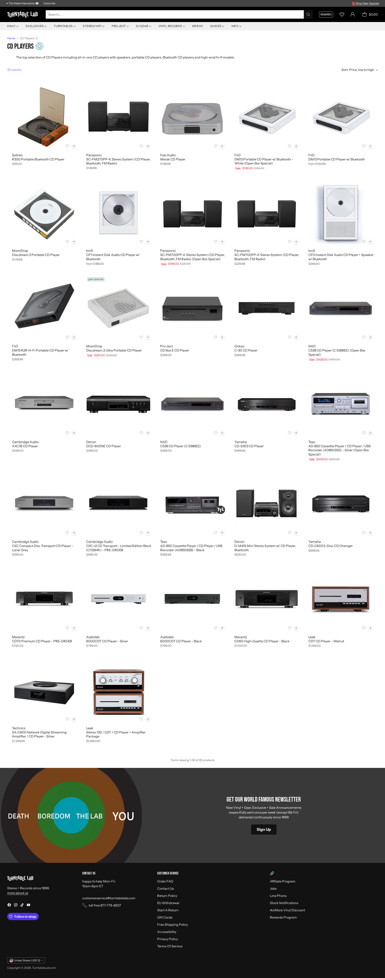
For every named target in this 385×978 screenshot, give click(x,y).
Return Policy (167, 896)
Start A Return (167, 910)
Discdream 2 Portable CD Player (36, 255)
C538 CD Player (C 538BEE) (180, 446)
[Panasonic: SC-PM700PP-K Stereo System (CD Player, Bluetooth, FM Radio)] (267, 213)
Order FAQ (165, 881)
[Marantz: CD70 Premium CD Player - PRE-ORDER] (44, 599)
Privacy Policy (167, 939)
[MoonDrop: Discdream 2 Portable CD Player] (44, 213)
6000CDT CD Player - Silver (107, 641)
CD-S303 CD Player (249, 446)
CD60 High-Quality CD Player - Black (262, 641)
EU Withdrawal (168, 903)
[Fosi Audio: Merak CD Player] (192, 117)
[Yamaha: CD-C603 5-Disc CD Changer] (341, 504)
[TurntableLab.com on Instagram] (15, 905)
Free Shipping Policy (172, 925)
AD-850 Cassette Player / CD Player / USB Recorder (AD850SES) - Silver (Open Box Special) (339, 450)
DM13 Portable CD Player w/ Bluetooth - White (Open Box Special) (263, 161)
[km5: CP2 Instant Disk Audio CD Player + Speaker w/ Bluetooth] (341, 213)
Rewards (326, 14)
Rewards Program (283, 917)
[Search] (308, 14)
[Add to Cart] (74, 146)
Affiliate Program (282, 881)
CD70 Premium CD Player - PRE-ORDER (42, 641)
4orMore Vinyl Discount (287, 910)
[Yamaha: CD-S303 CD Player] (267, 404)
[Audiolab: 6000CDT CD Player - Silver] (118, 599)
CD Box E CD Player (174, 350)
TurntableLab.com (44, 968)
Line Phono (278, 896)
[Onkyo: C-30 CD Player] (267, 308)
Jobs (273, 888)
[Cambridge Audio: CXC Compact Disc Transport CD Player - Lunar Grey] (44, 504)
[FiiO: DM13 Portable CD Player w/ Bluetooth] (341, 117)
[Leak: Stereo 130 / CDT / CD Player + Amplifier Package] (118, 690)
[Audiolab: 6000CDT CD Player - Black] (192, 599)
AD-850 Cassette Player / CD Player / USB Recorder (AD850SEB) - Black (191, 548)
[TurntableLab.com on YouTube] (28, 905)
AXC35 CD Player (25, 446)
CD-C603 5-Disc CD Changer (330, 546)
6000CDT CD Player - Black (181, 641)
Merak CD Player (172, 159)
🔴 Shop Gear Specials (365, 3)
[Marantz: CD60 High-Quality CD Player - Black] (267, 599)
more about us (17, 893)
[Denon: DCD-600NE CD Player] (118, 404)
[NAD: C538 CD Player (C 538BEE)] (192, 404)
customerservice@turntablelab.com (108, 898)
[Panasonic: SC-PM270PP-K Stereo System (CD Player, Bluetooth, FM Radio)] (118, 117)
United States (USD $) (27, 960)
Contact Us (165, 888)
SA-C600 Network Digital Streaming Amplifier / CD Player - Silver (39, 734)
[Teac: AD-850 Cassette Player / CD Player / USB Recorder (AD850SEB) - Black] (192, 504)
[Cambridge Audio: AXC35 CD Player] (44, 404)
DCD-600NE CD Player (103, 446)
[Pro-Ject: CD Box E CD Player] (192, 308)
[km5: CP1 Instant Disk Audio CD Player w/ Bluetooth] (118, 213)
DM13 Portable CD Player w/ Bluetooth (336, 159)
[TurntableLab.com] (23, 14)
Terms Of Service (169, 946)
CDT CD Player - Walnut (326, 641)
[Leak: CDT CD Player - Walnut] (341, 599)
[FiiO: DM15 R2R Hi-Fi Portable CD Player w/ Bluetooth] (44, 308)
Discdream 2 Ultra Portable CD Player (114, 350)
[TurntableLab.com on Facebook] (9, 905)
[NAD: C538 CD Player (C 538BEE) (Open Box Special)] (341, 308)
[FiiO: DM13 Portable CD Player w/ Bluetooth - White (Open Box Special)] (267, 117)
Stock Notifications (284, 903)
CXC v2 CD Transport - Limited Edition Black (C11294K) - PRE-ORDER (118, 548)
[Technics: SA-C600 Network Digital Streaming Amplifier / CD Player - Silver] (44, 690)
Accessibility (166, 932)
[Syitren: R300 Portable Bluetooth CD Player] (44, 117)
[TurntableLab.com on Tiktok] (22, 905)
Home (11, 38)
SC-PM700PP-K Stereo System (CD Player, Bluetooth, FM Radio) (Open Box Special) (192, 257)
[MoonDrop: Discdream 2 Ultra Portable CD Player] (118, 308)
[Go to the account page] (353, 14)
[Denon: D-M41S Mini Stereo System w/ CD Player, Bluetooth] (267, 504)
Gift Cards (164, 917)
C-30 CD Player (245, 350)
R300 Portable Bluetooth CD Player (38, 159)
